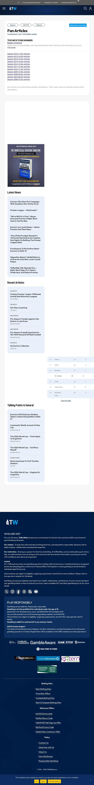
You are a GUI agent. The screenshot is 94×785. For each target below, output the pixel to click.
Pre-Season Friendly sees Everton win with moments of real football (25, 333)
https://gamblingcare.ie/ (72, 583)
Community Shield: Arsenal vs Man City (25, 426)
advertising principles (68, 2)
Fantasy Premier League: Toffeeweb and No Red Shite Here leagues (25, 295)
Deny (43, 781)
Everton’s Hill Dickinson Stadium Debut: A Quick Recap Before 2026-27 (25, 416)
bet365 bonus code (44, 713)
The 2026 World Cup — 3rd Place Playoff (24, 448)
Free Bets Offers (43, 693)
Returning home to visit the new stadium (24, 462)
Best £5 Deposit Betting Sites (48, 702)
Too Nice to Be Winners (20, 40)
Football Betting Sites (45, 698)
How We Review (46, 756)
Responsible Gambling (48, 761)
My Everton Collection (19, 346)
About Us (43, 752)
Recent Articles (15, 282)
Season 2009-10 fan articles (18, 72)
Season (13, 25)
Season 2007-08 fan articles (18, 77)
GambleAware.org (27, 612)
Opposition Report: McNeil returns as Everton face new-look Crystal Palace (25, 259)
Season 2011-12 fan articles (18, 66)
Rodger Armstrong (14, 43)
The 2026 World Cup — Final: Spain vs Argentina (25, 437)
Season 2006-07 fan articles (18, 79)
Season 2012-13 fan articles (18, 64)
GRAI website (63, 632)
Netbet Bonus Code (44, 718)
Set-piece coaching (18, 308)
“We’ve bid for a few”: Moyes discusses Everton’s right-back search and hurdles (23, 218)
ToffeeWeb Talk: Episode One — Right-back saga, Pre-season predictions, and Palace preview (24, 270)
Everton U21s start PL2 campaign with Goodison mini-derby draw (24, 203)
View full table (66, 401)
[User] (90, 8)
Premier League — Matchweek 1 (23, 210)
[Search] (85, 8)
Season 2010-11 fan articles (18, 69)
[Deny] (91, 780)
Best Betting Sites (43, 689)
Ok (36, 781)
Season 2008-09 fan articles (18, 74)
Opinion (39, 25)
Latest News (14, 192)
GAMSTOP (60, 614)
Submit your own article (78, 25)
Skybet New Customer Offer (48, 731)
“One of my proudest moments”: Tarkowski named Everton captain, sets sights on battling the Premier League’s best (25, 239)
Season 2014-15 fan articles (18, 59)
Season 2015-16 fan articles (18, 56)
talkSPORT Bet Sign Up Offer (48, 722)
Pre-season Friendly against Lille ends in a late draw (24, 320)
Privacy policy (54, 781)
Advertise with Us (46, 747)
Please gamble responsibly (32, 2)
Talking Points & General (20, 405)
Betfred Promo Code (45, 727)
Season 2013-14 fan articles (18, 61)
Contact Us (43, 743)
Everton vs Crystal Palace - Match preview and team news (25, 228)
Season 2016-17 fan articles (18, 54)
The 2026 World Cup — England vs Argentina (25, 473)
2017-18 (26, 25)
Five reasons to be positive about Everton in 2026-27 (24, 250)
